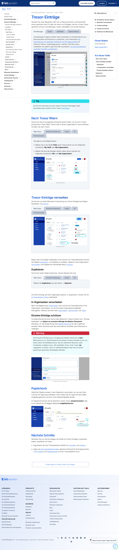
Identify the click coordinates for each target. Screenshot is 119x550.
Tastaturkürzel (10, 54)
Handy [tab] (67, 131)
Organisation (53, 306)
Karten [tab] (50, 31)
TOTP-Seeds (38, 451)
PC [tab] (75, 131)
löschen (46, 204)
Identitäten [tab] (60, 31)
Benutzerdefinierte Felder (13, 39)
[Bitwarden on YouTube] (73, 537)
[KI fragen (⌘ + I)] (115, 546)
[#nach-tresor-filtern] (30, 118)
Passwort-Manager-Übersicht (13, 24)
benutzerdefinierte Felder (50, 449)
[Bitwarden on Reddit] (61, 537)
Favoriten (72, 445)
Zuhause (6, 14)
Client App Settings (11, 52)
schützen (69, 264)
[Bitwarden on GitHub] (69, 537)
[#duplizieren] (30, 269)
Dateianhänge (10, 37)
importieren (65, 108)
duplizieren (44, 262)
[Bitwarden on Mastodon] (71, 541)
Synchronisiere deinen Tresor (14, 49)
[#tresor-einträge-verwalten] (30, 197)
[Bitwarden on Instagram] (84, 537)
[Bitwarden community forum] (65, 537)
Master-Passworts (64, 324)
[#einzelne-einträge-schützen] (30, 315)
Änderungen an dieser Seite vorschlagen (60, 464)
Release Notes (8, 16)
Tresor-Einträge (10, 34)
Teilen (84, 310)
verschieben (35, 264)
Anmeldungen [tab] (38, 31)
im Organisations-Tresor (40, 297)
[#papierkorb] (30, 388)
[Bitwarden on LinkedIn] (77, 537)
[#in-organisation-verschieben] (30, 302)
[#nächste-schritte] (30, 435)
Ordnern (83, 445)
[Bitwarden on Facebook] (81, 537)
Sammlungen (73, 310)
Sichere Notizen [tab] (73, 31)
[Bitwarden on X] (58, 537)
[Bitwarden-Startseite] (15, 3)
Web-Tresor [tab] (37, 131)
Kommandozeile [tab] (39, 136)
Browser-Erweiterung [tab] (53, 131)
